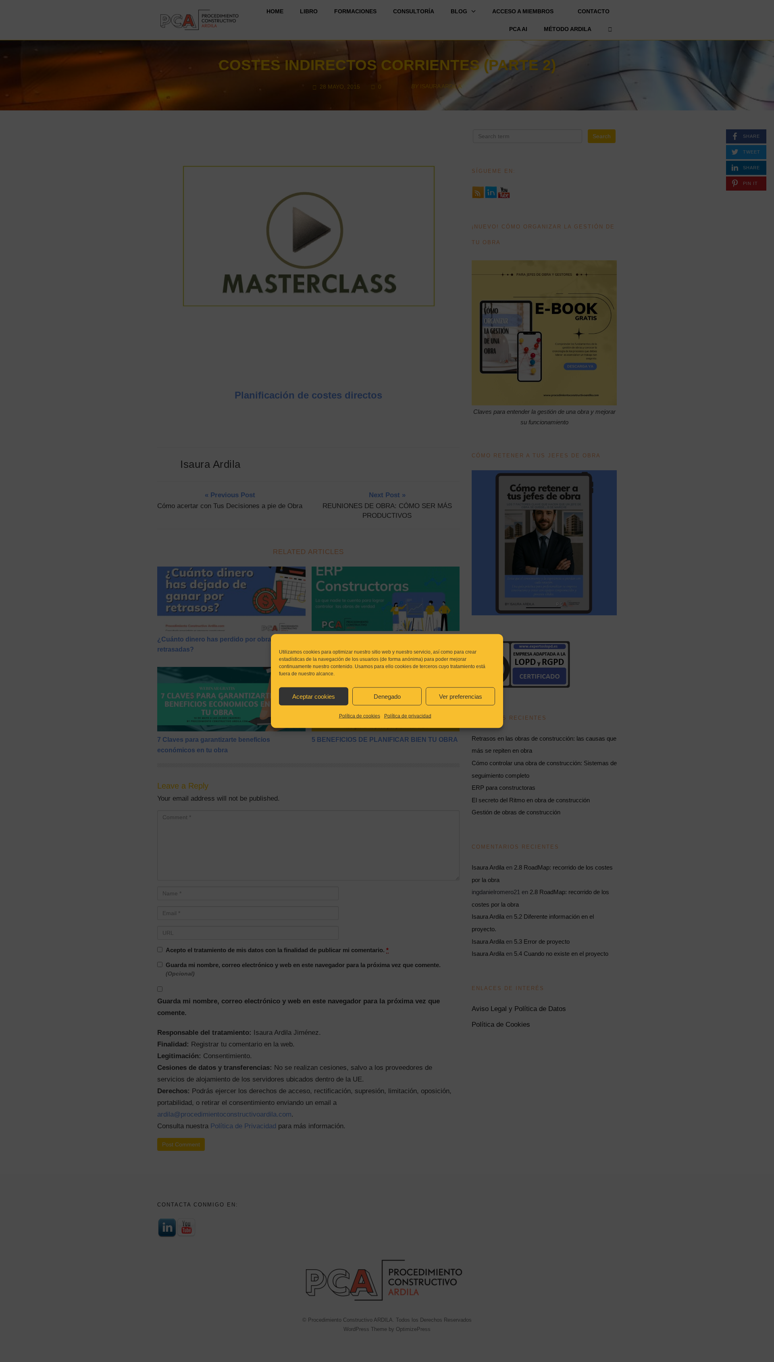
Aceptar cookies (313, 696)
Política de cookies (359, 716)
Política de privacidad (407, 716)
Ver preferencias (460, 696)
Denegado (387, 696)
